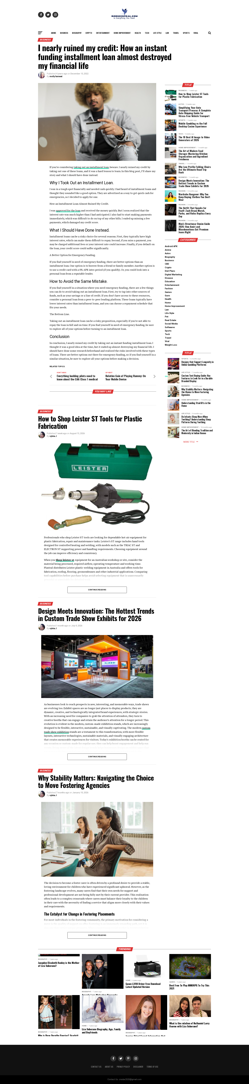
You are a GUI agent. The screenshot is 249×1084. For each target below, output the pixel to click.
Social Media (171, 324)
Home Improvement (122, 32)
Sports (186, 32)
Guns (167, 295)
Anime (53, 32)
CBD (167, 264)
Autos (168, 253)
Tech (147, 32)
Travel (176, 32)
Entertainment (103, 32)
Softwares (170, 327)
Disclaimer (138, 1066)
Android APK (171, 246)
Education (170, 281)
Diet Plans (170, 271)
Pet (166, 317)
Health (138, 32)
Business (64, 32)
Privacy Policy (123, 1066)
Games (168, 292)
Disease (169, 278)
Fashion (169, 288)
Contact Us (96, 1066)
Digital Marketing (173, 274)
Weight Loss (171, 345)
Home (168, 303)
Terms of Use (152, 1066)
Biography (76, 32)
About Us (109, 1066)
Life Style (157, 32)
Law (167, 32)
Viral (196, 32)
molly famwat (56, 76)
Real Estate (170, 320)
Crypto (88, 32)
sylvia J (53, 436)
